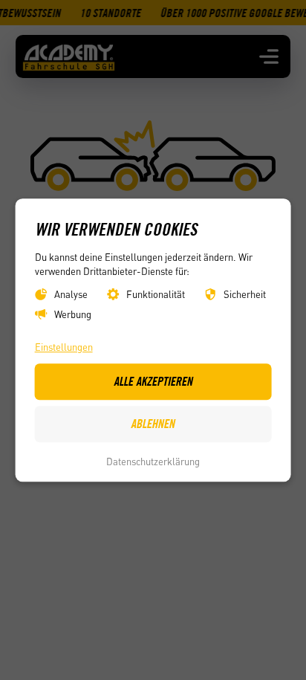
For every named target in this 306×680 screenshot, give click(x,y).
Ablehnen (153, 424)
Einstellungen (64, 346)
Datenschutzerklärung (153, 462)
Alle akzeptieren (153, 381)
